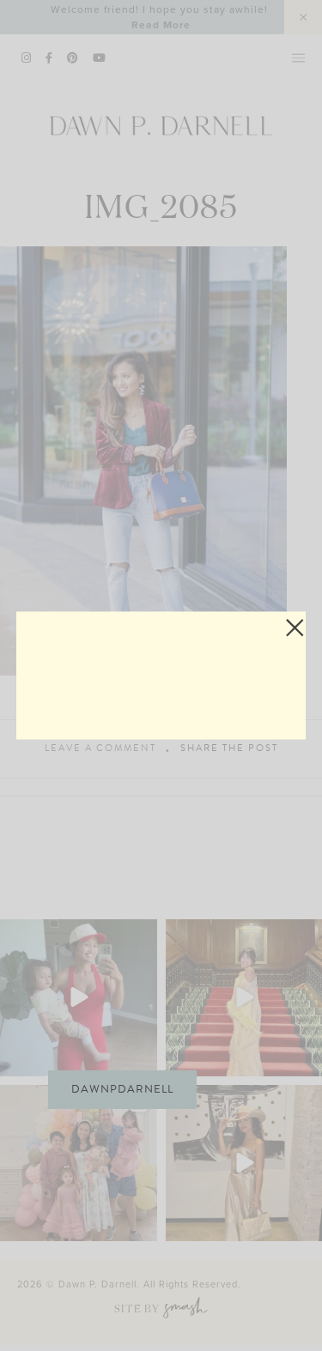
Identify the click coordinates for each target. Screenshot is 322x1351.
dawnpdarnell (122, 1089)
